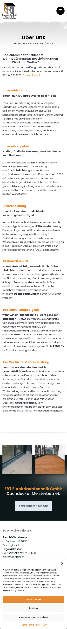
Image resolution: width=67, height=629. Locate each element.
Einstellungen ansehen (33, 617)
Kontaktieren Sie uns (33, 506)
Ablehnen (33, 608)
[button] (62, 563)
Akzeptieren (33, 599)
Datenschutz (28, 624)
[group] (17, 460)
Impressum (41, 624)
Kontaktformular (32, 75)
